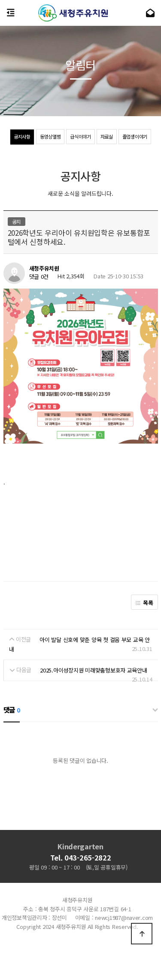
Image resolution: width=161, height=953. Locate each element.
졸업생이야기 (134, 136)
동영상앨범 (50, 136)
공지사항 (22, 136)
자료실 (106, 136)
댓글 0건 (39, 277)
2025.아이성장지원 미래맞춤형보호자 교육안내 (93, 670)
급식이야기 (80, 136)
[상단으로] (141, 933)
